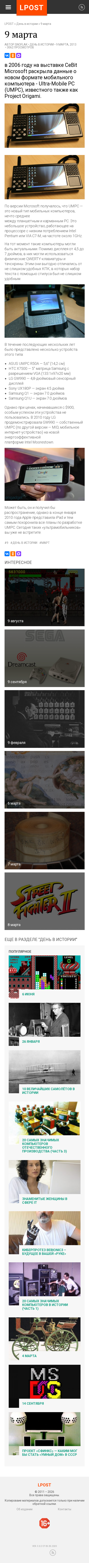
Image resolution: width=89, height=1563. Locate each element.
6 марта (14, 803)
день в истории (24, 543)
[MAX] (18, 55)
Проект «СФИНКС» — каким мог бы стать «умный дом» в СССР (49, 1453)
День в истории (27, 23)
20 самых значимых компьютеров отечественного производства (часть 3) (44, 1145)
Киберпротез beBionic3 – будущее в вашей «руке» (44, 1252)
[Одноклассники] (12, 55)
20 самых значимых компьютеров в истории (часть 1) (45, 1305)
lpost (32, 8)
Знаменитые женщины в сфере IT (44, 1201)
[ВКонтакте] (7, 55)
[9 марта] (45, 147)
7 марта (14, 864)
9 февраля (16, 742)
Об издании (24, 1509)
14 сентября (33, 1404)
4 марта (29, 1356)
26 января (31, 1042)
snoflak (21, 44)
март (45, 543)
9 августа (15, 621)
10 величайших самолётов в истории (48, 1091)
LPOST (9, 23)
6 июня (28, 994)
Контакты (64, 1509)
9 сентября (17, 682)
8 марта (14, 925)
